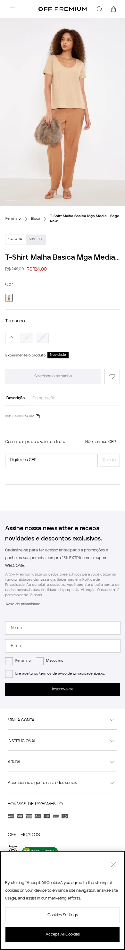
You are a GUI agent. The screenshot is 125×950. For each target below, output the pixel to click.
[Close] (113, 865)
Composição (43, 398)
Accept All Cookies (63, 934)
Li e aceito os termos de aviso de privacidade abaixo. (60, 674)
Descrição (15, 398)
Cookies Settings (62, 915)
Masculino (54, 661)
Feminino (23, 661)
